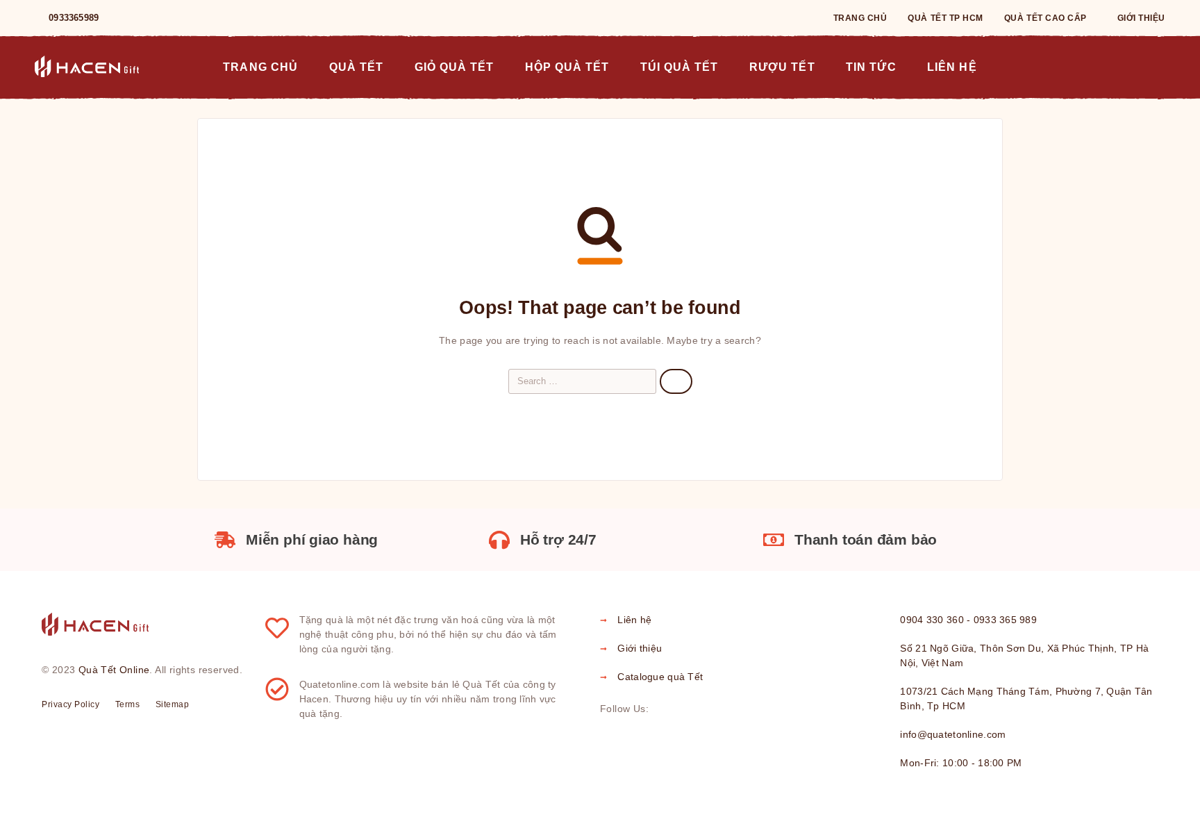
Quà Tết (356, 66)
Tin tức (871, 66)
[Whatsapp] (168, 18)
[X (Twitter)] (707, 709)
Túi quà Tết (679, 66)
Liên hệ (951, 66)
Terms (127, 704)
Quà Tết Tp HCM (945, 18)
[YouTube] (190, 18)
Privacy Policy (70, 704)
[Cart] (1160, 65)
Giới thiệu (1141, 18)
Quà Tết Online (114, 669)
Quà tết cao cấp (1045, 18)
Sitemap (173, 704)
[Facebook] (123, 18)
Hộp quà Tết (567, 66)
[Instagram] (146, 18)
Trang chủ (860, 18)
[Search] (1128, 67)
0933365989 (74, 18)
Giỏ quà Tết (454, 66)
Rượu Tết (782, 66)
